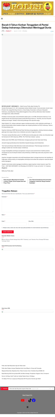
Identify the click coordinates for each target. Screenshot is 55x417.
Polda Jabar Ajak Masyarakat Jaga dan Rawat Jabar (13, 365)
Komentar (4, 196)
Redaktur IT (8, 31)
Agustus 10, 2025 (17, 31)
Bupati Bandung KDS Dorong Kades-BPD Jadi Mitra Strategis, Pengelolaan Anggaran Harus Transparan (25, 373)
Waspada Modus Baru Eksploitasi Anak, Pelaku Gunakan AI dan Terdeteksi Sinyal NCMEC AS (23, 371)
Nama (3, 214)
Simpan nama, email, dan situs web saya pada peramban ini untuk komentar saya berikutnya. (26, 227)
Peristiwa (25, 31)
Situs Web (31, 221)
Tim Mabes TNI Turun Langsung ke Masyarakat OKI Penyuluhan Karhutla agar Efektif (21, 378)
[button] (2, 18)
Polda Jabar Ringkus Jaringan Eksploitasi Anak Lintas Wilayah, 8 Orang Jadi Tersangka (21, 368)
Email (3, 221)
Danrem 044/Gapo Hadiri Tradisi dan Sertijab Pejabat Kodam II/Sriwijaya (18, 376)
